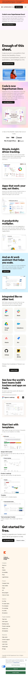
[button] (9, 397)
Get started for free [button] (8, 63)
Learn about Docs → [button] (8, 102)
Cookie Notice (16, 662)
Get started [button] (19, 7)
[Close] (25, 660)
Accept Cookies (15, 672)
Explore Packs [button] (14, 370)
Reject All (16, 668)
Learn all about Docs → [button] (9, 24)
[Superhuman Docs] (8, 7)
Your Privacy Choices (15, 665)
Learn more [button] (6, 271)
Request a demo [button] (20, 540)
